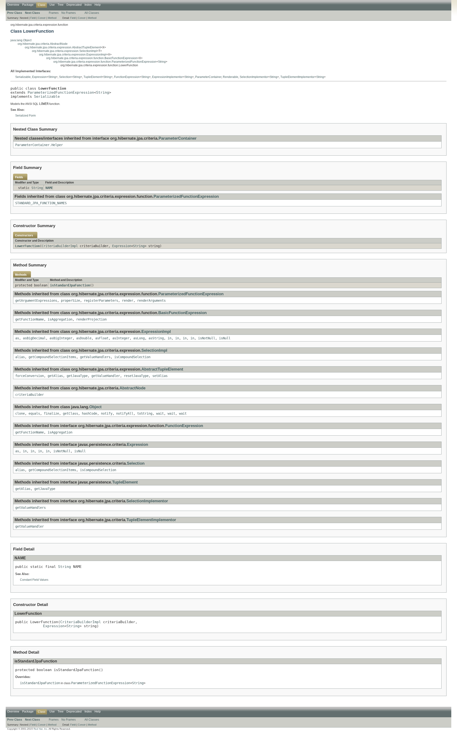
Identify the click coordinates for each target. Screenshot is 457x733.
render (127, 300)
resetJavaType (136, 376)
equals (34, 413)
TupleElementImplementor (297, 77)
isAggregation (60, 319)
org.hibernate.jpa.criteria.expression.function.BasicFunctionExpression (91, 58)
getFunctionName (29, 319)
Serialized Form (25, 115)
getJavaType (77, 376)
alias (20, 357)
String (162, 61)
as (17, 338)
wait (160, 413)
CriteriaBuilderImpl (60, 246)
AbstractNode (132, 388)
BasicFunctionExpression (182, 313)
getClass (70, 413)
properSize (70, 300)
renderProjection (91, 319)
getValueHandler (105, 376)
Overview (13, 4)
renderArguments (151, 300)
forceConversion (29, 376)
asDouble (83, 338)
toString (144, 413)
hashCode (89, 413)
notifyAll (124, 413)
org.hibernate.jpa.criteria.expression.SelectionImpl (64, 51)
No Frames (68, 13)
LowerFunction (27, 246)
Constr (42, 17)
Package (28, 4)
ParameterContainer (208, 77)
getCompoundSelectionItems (52, 357)
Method (52, 17)
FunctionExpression (127, 77)
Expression (39, 77)
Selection (65, 77)
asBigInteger (61, 338)
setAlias (160, 376)
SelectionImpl (154, 350)
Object (95, 407)
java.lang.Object (20, 40)
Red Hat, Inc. (41, 729)
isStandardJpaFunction (70, 285)
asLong (139, 338)
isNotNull (206, 338)
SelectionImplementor (254, 77)
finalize (51, 413)
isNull (224, 338)
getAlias (55, 376)
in (169, 338)
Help (97, 4)
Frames (54, 13)
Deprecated (74, 4)
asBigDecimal (34, 338)
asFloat (102, 338)
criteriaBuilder (29, 395)
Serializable (23, 77)
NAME (49, 188)
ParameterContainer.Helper (39, 145)
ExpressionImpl (156, 331)
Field (33, 17)
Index (88, 4)
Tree (61, 4)
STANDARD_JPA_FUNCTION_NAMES (41, 203)
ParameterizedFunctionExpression (61, 92)
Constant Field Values (34, 579)
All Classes (91, 13)
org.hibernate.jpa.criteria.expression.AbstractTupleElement (63, 47)
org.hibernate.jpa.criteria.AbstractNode (43, 44)
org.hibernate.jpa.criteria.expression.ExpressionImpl (72, 54)
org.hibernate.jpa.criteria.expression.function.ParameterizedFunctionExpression (104, 61)
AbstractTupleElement (162, 369)
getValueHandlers (95, 357)
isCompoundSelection (132, 357)
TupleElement (93, 77)
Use (52, 4)
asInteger (120, 338)
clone (20, 413)
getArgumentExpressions (36, 300)
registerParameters (101, 300)
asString (156, 338)
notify (106, 413)
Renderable (230, 77)
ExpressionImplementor (167, 77)
